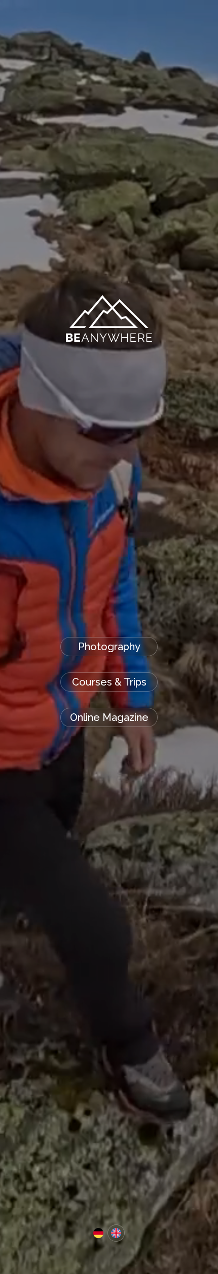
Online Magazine (109, 717)
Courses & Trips (109, 682)
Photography (109, 647)
